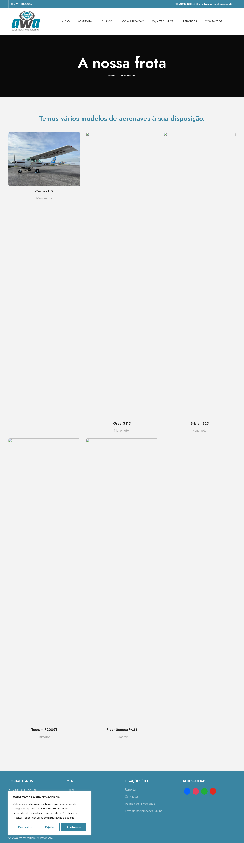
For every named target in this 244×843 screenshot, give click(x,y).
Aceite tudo (74, 827)
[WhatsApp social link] (168, 4)
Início (70, 789)
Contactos (132, 796)
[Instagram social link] (158, 4)
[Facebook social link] (153, 4)
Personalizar (25, 827)
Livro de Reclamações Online (143, 810)
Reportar (131, 789)
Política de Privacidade (140, 803)
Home (111, 75)
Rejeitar (49, 827)
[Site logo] (25, 21)
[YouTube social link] (163, 4)
